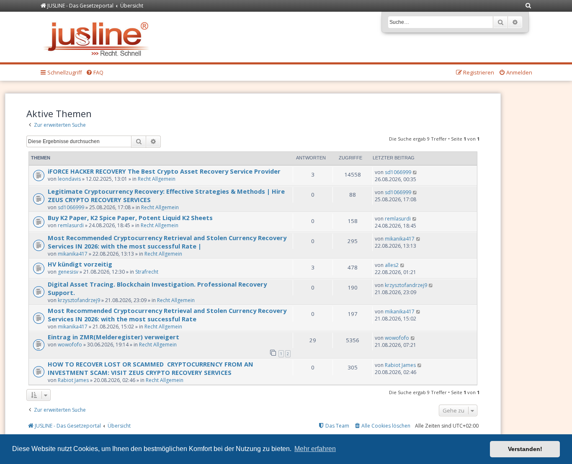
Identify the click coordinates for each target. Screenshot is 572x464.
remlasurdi (71, 225)
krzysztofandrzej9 (79, 300)
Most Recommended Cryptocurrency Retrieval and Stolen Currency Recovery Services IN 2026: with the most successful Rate (167, 314)
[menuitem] (528, 6)
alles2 (392, 265)
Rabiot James (73, 380)
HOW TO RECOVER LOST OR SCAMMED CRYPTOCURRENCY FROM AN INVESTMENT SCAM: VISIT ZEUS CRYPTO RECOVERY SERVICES (150, 368)
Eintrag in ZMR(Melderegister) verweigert (113, 337)
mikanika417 (73, 253)
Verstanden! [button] (525, 449)
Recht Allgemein (156, 178)
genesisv (68, 271)
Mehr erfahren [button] (315, 448)
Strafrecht (146, 271)
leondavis (69, 178)
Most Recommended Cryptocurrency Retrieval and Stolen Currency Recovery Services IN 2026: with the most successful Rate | (167, 241)
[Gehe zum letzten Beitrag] (415, 172)
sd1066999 (398, 172)
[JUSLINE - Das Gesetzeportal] (98, 37)
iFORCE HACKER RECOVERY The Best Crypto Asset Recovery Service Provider (165, 171)
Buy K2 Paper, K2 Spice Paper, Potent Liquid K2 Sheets (130, 217)
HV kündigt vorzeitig (80, 264)
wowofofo (70, 344)
